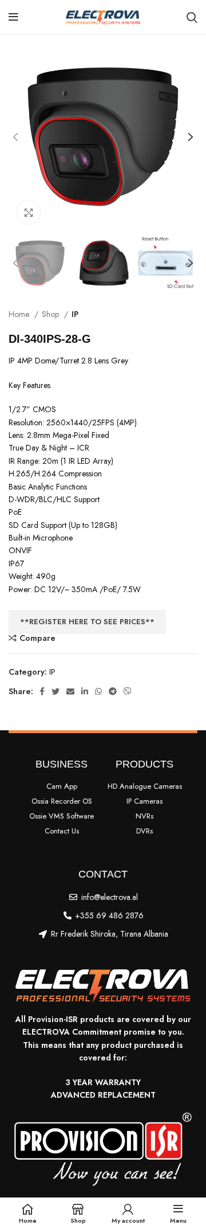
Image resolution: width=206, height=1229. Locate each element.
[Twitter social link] (55, 691)
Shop (51, 314)
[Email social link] (70, 691)
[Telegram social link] (112, 691)
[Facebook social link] (42, 691)
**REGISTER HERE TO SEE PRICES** (87, 621)
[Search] (192, 17)
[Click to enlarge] (28, 212)
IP (75, 314)
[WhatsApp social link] (98, 691)
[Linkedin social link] (85, 691)
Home (20, 314)
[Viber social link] (127, 691)
